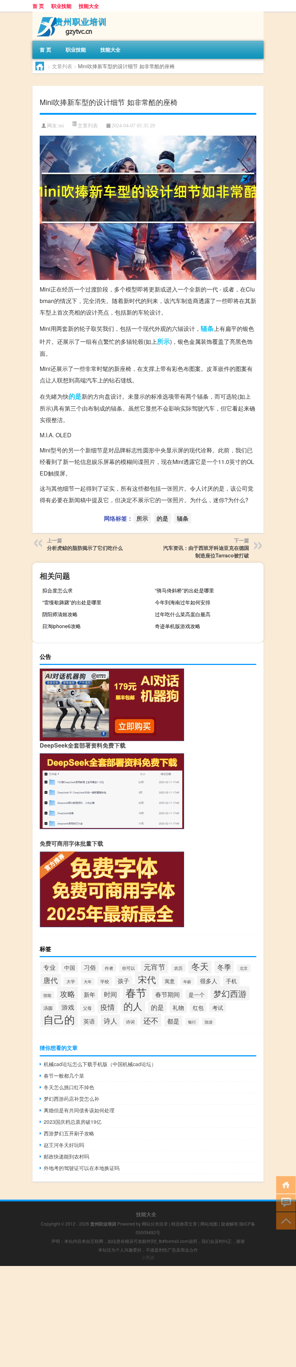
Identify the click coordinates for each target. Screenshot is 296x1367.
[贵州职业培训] (70, 14)
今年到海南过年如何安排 (182, 602)
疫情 (107, 1007)
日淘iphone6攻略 (61, 626)
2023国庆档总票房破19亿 (72, 1121)
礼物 (178, 1007)
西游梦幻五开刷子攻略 (69, 1133)
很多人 (208, 981)
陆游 (209, 1022)
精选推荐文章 (184, 1224)
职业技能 (61, 5)
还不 (150, 1020)
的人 (132, 1005)
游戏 (67, 1007)
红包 (198, 1007)
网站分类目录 (155, 1224)
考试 (217, 1007)
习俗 (90, 967)
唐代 (50, 980)
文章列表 (62, 66)
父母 (87, 1008)
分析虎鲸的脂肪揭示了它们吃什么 (85, 547)
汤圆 (48, 1007)
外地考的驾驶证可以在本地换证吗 (81, 1167)
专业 (49, 967)
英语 (89, 1021)
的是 (75, 396)
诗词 (130, 1021)
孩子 (123, 981)
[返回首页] (284, 1184)
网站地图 (209, 1224)
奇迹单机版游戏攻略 (177, 626)
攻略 (67, 993)
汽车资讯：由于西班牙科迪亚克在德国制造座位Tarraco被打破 (206, 551)
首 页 (38, 5)
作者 (109, 968)
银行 (192, 1022)
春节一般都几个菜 (64, 1075)
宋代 (147, 979)
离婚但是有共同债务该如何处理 (79, 1110)
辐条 (207, 328)
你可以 (128, 968)
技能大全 (89, 5)
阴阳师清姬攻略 (60, 614)
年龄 (187, 981)
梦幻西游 (230, 993)
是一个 (196, 994)
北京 (244, 968)
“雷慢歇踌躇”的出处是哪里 (71, 602)
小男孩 (148, 1257)
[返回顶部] (284, 1220)
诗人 (110, 1021)
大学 (70, 981)
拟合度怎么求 (57, 590)
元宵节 (154, 966)
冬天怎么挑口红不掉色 (69, 1087)
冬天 (200, 966)
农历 (178, 968)
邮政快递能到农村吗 (66, 1156)
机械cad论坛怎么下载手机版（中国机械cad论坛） (100, 1064)
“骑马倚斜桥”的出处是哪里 (184, 590)
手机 (231, 981)
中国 (69, 967)
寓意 (170, 981)
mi (61, 125)
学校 (104, 981)
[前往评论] (284, 1202)
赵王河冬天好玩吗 (64, 1144)
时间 (110, 994)
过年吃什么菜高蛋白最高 (182, 614)
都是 (173, 1021)
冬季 (224, 967)
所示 (163, 341)
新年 (89, 994)
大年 (88, 981)
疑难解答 (229, 1224)
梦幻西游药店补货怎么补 (71, 1098)
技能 (47, 995)
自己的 (59, 1018)
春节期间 (167, 994)
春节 (136, 992)
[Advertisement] (148, 1316)
